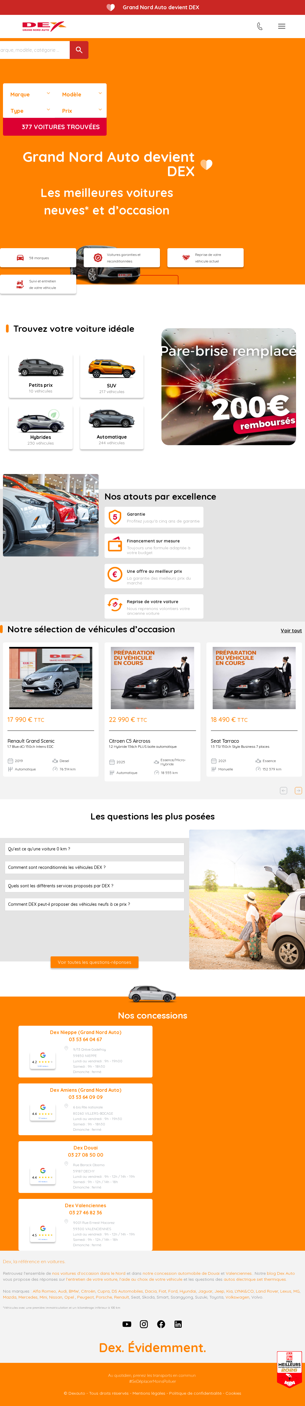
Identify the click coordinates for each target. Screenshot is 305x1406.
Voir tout (291, 631)
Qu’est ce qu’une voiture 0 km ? (39, 849)
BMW (74, 1291)
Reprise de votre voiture (152, 601)
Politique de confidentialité (195, 1393)
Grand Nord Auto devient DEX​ (109, 164)
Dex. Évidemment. (152, 1347)
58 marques (39, 258)
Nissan (55, 1297)
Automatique (112, 437)
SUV (111, 386)
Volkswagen (237, 1297)
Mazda (9, 1297)
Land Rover (267, 1291)
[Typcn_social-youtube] (127, 1324)
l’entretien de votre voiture (91, 1279)
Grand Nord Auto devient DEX (161, 7)
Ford (173, 1291)
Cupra (103, 1291)
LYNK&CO (244, 1291)
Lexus (285, 1291)
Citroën (88, 1291)
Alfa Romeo (44, 1291)
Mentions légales (149, 1393)
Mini (43, 1297)
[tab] (94, 849)
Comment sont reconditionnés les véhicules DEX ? (56, 867)
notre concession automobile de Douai (181, 1273)
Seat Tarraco (225, 741)
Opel (69, 1297)
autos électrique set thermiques (255, 1279)
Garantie (136, 514)
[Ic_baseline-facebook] (161, 1324)
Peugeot (85, 1297)
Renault (121, 1297)
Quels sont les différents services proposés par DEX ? (60, 886)
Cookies (233, 1393)
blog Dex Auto (281, 1273)
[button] (283, 790)
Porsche (104, 1297)
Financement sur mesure (153, 541)
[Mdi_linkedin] (178, 1324)
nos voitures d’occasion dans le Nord (88, 1273)
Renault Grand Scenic (31, 741)
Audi (62, 1291)
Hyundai (188, 1291)
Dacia (151, 1291)
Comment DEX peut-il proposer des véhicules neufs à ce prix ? (69, 904)
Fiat (162, 1291)
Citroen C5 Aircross (129, 741)
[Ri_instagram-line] (143, 1324)
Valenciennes (239, 1273)
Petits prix (41, 385)
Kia (229, 1291)
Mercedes (28, 1297)
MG (296, 1291)
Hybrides (40, 437)
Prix (67, 110)
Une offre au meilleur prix (154, 571)
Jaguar (205, 1291)
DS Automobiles (127, 1291)
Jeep (219, 1291)
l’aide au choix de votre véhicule (150, 1279)
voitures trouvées (61, 127)
